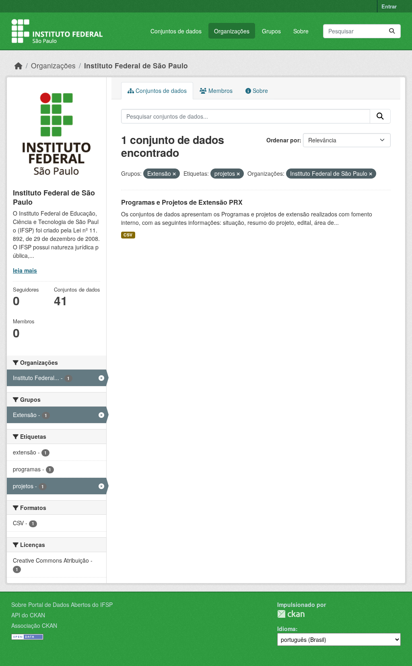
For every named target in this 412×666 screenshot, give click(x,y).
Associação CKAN (34, 625)
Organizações (231, 31)
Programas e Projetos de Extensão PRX (182, 202)
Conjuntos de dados (176, 31)
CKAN (291, 614)
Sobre (301, 31)
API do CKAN (28, 615)
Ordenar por (282, 140)
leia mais (25, 270)
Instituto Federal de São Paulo (136, 65)
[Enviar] (392, 31)
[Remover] (174, 174)
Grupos (271, 31)
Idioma (286, 629)
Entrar (389, 6)
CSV (128, 235)
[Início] (18, 65)
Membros (220, 90)
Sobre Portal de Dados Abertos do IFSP (62, 604)
